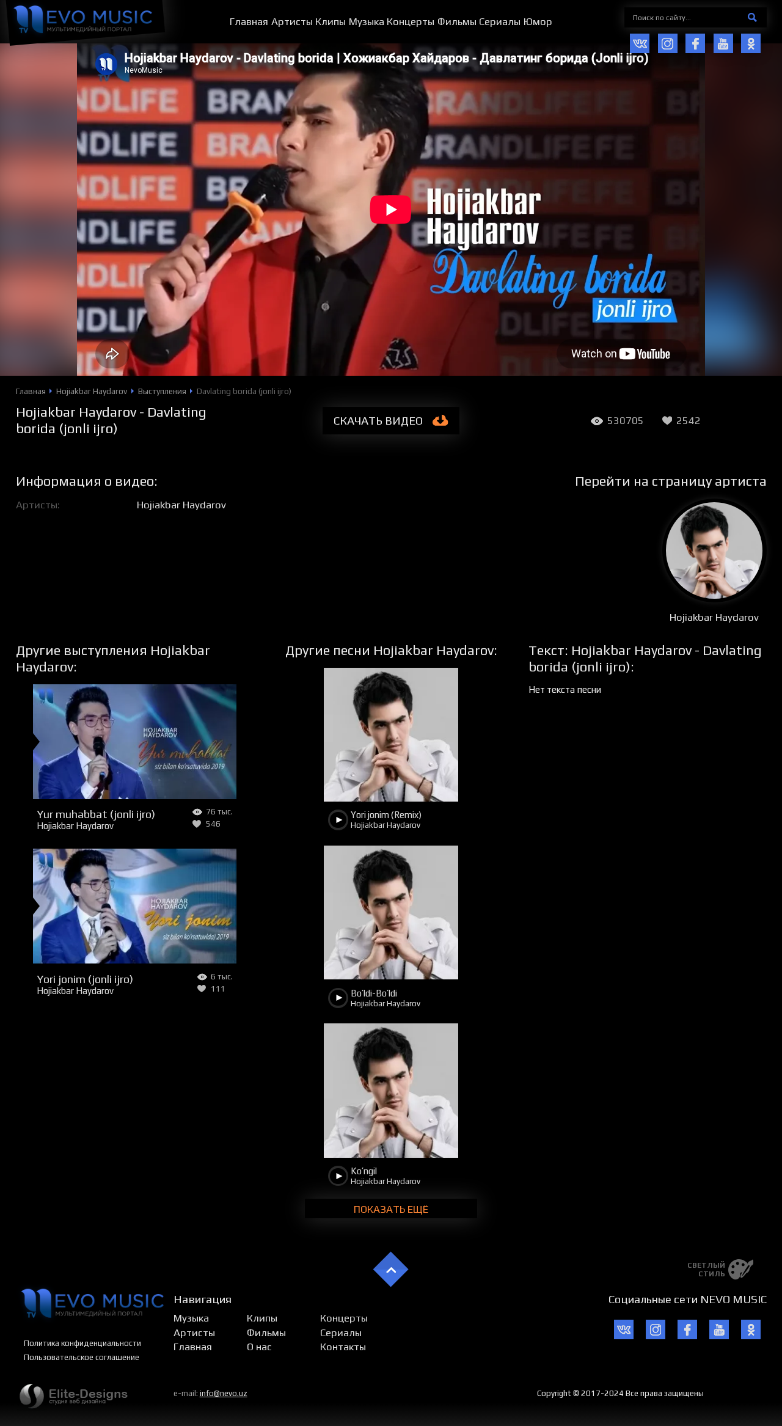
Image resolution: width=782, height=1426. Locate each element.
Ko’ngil (364, 1171)
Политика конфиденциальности (82, 1343)
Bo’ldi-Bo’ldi (374, 993)
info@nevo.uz (223, 1393)
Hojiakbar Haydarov (181, 505)
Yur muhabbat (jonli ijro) (96, 814)
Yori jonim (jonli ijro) (85, 978)
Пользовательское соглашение (81, 1357)
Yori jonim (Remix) (386, 815)
